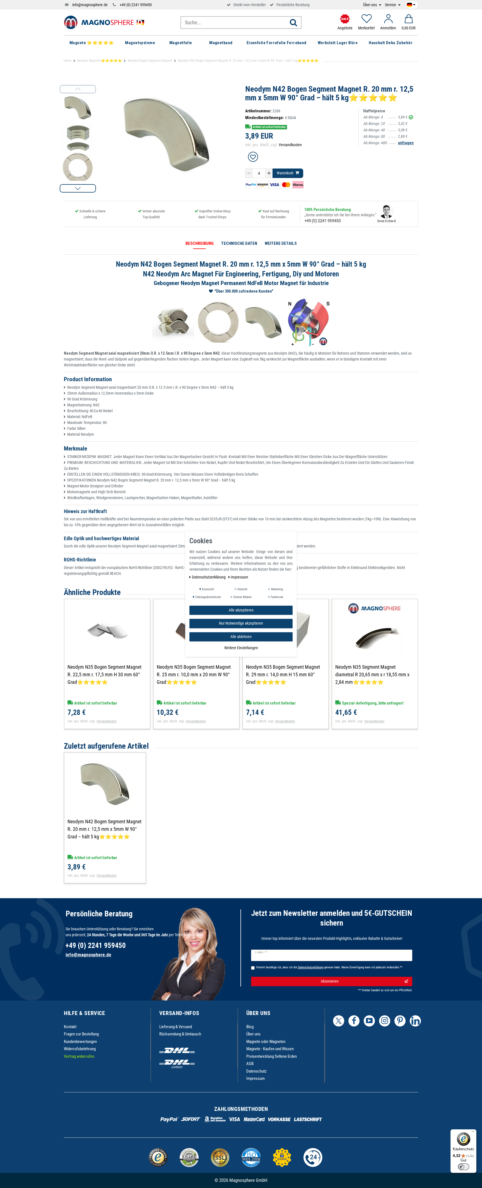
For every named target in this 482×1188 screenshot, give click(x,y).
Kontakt (70, 1026)
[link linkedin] (415, 1020)
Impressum (255, 1078)
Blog (250, 1026)
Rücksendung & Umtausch (180, 1034)
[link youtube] (369, 1020)
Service (391, 5)
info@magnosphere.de (90, 5)
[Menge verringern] (248, 173)
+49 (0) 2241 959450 (136, 5)
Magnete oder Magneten (265, 1041)
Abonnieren (330, 981)
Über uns (370, 5)
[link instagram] (384, 1020)
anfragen (406, 143)
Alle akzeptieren (241, 610)
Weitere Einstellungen (241, 648)
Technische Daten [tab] (239, 243)
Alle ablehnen (241, 636)
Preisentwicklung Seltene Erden (271, 1056)
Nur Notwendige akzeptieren (241, 623)
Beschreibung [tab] (199, 243)
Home (67, 61)
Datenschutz (256, 1071)
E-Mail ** (261, 952)
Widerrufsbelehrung (80, 1048)
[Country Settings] (411, 4)
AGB (250, 1063)
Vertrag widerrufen (79, 1056)
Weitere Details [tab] (281, 243)
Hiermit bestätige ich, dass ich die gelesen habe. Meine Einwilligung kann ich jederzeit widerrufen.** (329, 967)
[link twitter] (338, 1020)
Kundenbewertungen (80, 1041)
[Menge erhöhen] (269, 173)
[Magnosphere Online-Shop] (106, 22)
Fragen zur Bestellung (81, 1034)
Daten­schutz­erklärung (209, 577)
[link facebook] (354, 1020)
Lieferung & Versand (175, 1026)
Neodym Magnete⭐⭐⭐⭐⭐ (99, 61)
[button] (78, 188)
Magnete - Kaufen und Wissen (270, 1048)
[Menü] (473, 1132)
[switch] (463, 1166)
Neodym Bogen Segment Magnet (150, 61)
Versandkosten (290, 145)
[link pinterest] (400, 1020)
